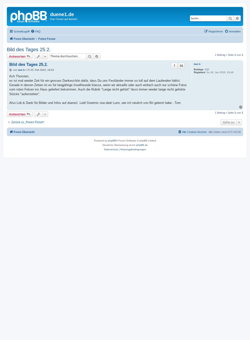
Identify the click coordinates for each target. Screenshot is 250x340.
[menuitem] (36, 31)
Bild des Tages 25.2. (29, 49)
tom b (197, 64)
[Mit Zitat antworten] (181, 66)
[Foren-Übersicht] (29, 16)
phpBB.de (142, 145)
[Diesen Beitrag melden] (174, 66)
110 (207, 69)
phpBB (112, 140)
